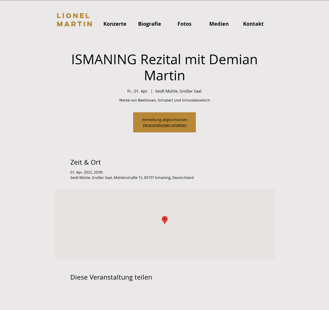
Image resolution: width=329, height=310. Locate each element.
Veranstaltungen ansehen (164, 125)
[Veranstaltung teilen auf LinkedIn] (94, 289)
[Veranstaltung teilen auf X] (83, 289)
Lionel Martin (75, 19)
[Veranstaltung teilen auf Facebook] (72, 289)
